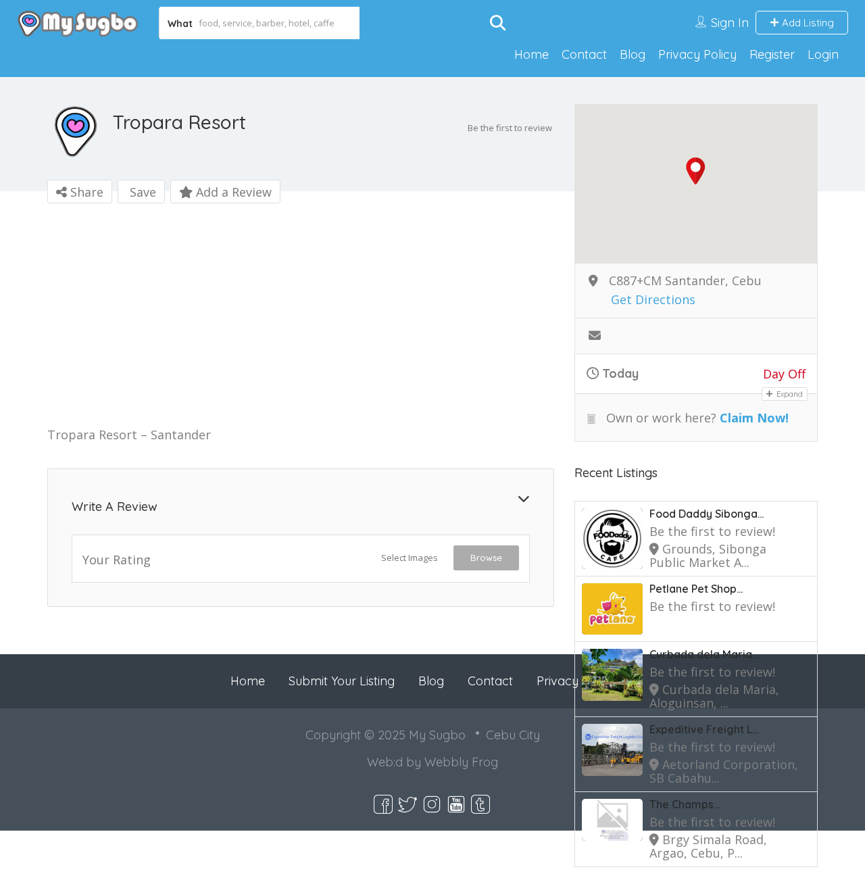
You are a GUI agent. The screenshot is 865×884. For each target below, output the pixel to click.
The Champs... (684, 804)
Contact (584, 54)
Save (141, 192)
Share (85, 192)
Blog (632, 54)
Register (772, 54)
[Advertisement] (300, 317)
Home (531, 54)
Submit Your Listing (342, 681)
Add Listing (806, 22)
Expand (788, 394)
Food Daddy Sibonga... (706, 513)
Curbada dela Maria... (703, 654)
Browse (486, 557)
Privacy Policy (697, 54)
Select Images (409, 557)
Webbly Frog (461, 762)
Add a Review (232, 192)
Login (823, 54)
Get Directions (653, 300)
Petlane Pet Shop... (696, 588)
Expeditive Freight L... (703, 729)
